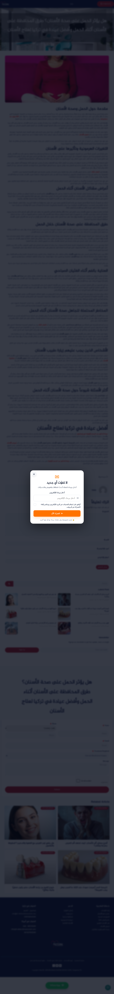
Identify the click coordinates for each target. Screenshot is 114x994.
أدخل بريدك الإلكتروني (57, 492)
